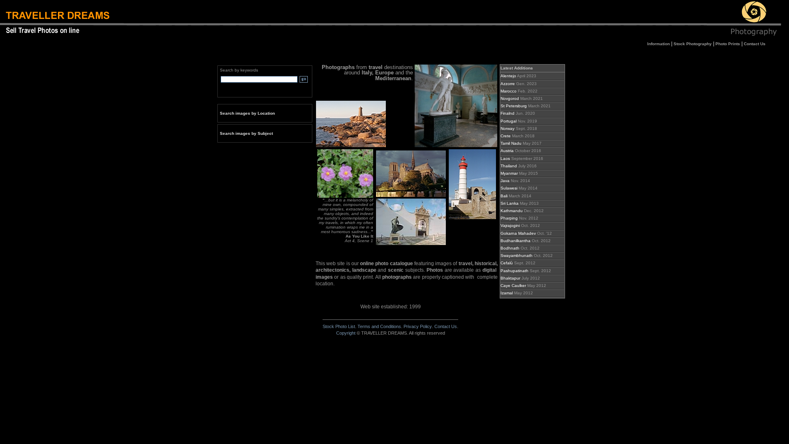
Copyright (345, 333)
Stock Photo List (339, 326)
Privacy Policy (418, 326)
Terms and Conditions (379, 326)
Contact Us (445, 326)
